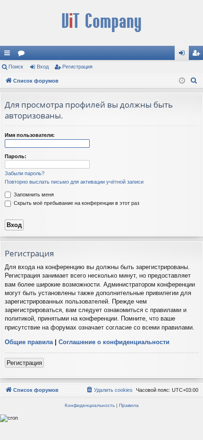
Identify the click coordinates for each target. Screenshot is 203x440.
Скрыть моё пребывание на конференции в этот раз (75, 203)
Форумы (23, 55)
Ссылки (9, 55)
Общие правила (29, 342)
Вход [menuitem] (184, 55)
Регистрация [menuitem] (198, 55)
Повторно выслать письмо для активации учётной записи (74, 182)
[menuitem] (194, 81)
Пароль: (15, 156)
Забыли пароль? (24, 173)
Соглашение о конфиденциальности (114, 342)
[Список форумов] (101, 23)
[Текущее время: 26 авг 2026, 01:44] (182, 81)
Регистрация (77, 66)
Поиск (15, 66)
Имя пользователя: (30, 135)
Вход (43, 66)
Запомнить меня (33, 194)
